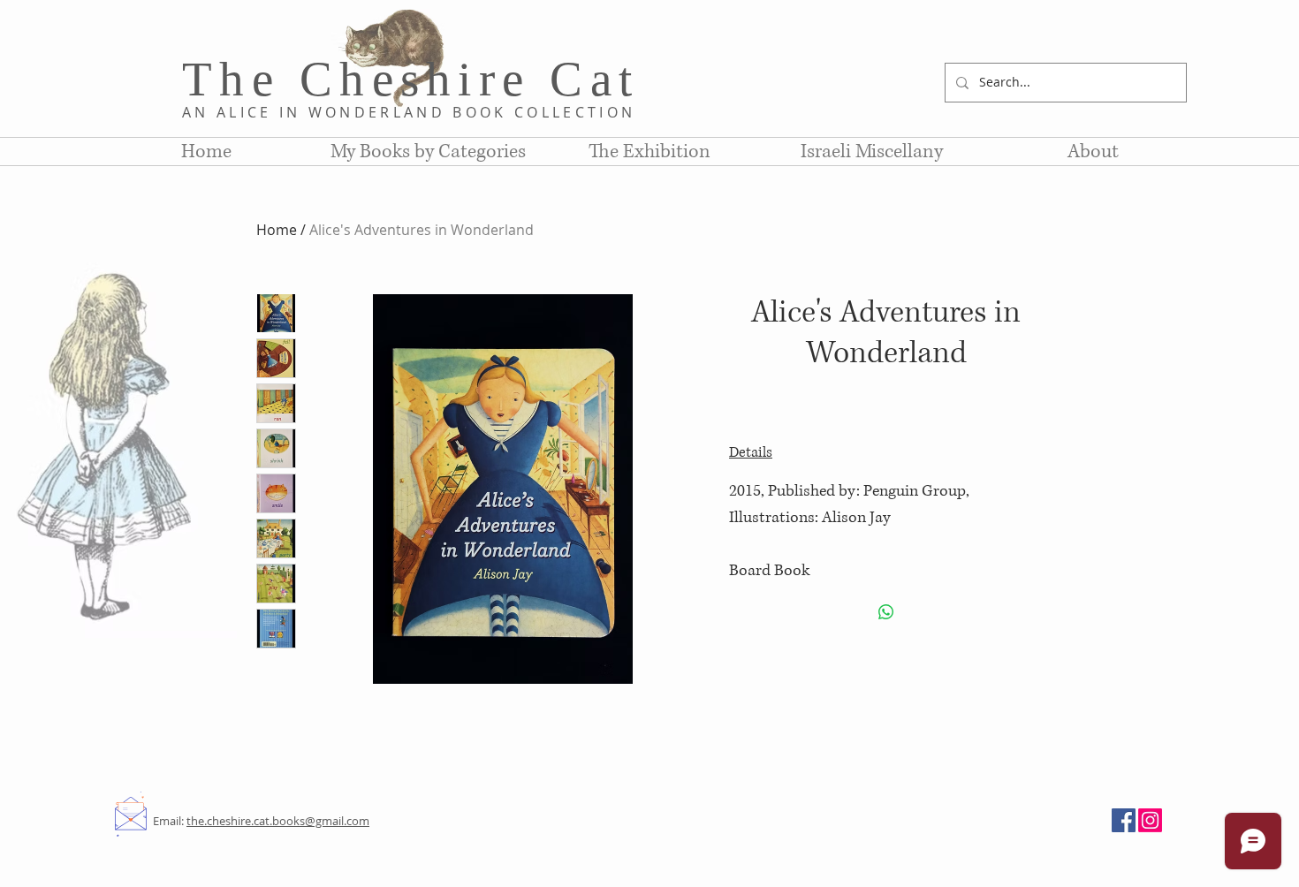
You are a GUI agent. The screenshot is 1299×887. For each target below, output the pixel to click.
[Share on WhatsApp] (886, 612)
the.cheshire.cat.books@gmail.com (277, 821)
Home (276, 229)
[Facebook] (1124, 820)
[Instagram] (1150, 820)
